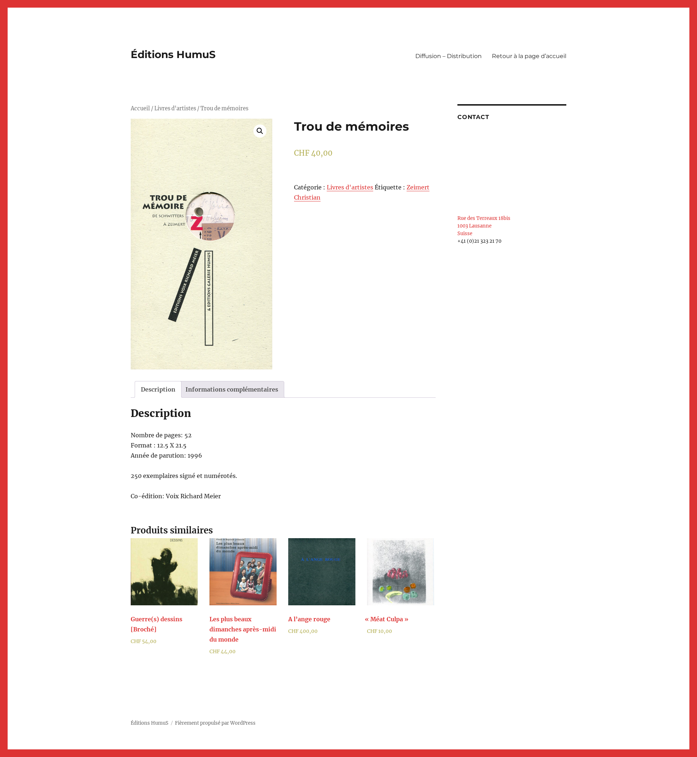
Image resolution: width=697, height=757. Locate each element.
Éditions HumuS (173, 54)
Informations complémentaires (232, 389)
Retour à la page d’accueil (529, 56)
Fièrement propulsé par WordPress (215, 723)
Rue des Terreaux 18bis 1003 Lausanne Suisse (483, 226)
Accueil (140, 108)
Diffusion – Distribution (448, 56)
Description (158, 389)
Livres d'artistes (175, 108)
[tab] (158, 389)
